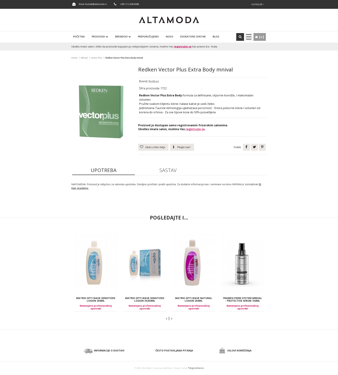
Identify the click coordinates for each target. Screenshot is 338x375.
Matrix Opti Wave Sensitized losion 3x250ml (144, 299)
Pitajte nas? (183, 147)
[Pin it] (262, 147)
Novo (169, 36)
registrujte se (183, 46)
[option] (95, 273)
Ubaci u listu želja (155, 147)
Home (74, 57)
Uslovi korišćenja (239, 350)
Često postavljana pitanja (174, 350)
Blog (216, 36)
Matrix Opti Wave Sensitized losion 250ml (95, 299)
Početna (79, 36)
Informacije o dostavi (109, 350)
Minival (84, 57)
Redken (153, 81)
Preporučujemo (148, 36)
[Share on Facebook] (246, 147)
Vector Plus (96, 57)
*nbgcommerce (196, 368)
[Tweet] (254, 147)
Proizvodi (99, 36)
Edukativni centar (193, 36)
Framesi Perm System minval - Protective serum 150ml (242, 299)
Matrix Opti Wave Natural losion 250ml (193, 299)
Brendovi (121, 36)
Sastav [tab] (168, 170)
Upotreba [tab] (104, 170)
